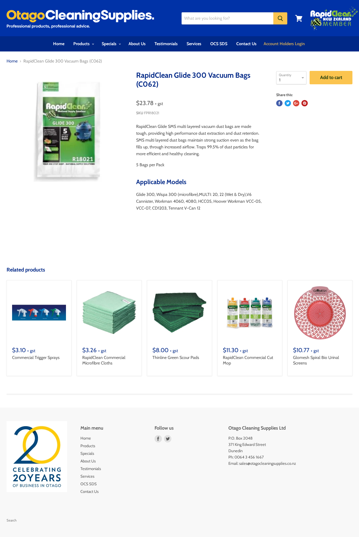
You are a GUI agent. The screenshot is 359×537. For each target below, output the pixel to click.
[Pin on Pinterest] (304, 103)
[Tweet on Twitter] (288, 103)
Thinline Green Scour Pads (175, 357)
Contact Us (246, 43)
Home (58, 43)
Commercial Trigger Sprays (36, 357)
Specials (109, 43)
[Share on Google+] (296, 103)
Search (12, 520)
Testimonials (166, 43)
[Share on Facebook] (279, 103)
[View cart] (299, 18)
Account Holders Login (284, 43)
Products (82, 43)
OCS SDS (218, 43)
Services (194, 43)
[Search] (280, 18)
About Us (137, 43)
